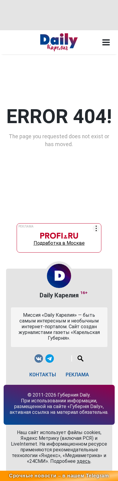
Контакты (42, 375)
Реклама (77, 375)
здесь (83, 461)
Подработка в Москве (59, 241)
